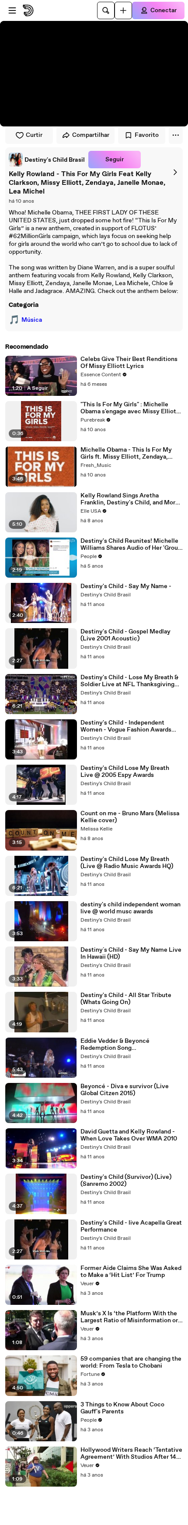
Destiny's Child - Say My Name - (125, 586)
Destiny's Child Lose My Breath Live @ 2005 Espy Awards (124, 772)
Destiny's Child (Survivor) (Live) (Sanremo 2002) (125, 1181)
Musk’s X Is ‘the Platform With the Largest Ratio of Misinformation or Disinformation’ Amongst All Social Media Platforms (130, 1317)
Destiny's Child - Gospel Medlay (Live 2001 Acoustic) (125, 635)
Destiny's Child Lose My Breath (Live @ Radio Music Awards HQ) (126, 863)
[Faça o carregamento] (123, 10)
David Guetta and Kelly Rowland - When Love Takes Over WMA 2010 (128, 1135)
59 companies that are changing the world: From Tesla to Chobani (130, 1362)
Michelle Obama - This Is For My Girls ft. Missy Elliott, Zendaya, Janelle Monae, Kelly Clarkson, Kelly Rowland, (131, 453)
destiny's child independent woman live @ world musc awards (130, 908)
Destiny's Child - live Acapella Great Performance (131, 1226)
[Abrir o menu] (12, 10)
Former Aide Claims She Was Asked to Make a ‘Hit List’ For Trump (130, 1272)
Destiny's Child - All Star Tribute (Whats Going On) (125, 999)
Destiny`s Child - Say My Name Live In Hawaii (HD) (130, 953)
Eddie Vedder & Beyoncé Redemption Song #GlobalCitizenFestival (115, 1045)
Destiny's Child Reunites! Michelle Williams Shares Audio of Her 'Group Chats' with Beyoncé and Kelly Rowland (130, 544)
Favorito (147, 135)
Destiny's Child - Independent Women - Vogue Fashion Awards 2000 (125, 726)
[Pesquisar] (106, 10)
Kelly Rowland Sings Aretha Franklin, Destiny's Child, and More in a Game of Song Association (129, 499)
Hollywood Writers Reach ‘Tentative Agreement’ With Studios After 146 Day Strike (131, 1453)
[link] (47, 160)
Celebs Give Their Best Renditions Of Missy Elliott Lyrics (129, 363)
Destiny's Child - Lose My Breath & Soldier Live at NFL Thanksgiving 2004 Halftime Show (129, 681)
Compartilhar (90, 135)
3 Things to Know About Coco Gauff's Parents (122, 1408)
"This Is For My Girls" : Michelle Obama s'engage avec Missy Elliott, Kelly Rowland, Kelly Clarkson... (130, 408)
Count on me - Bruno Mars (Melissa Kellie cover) (129, 817)
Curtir (34, 135)
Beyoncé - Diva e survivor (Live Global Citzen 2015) (124, 1090)
